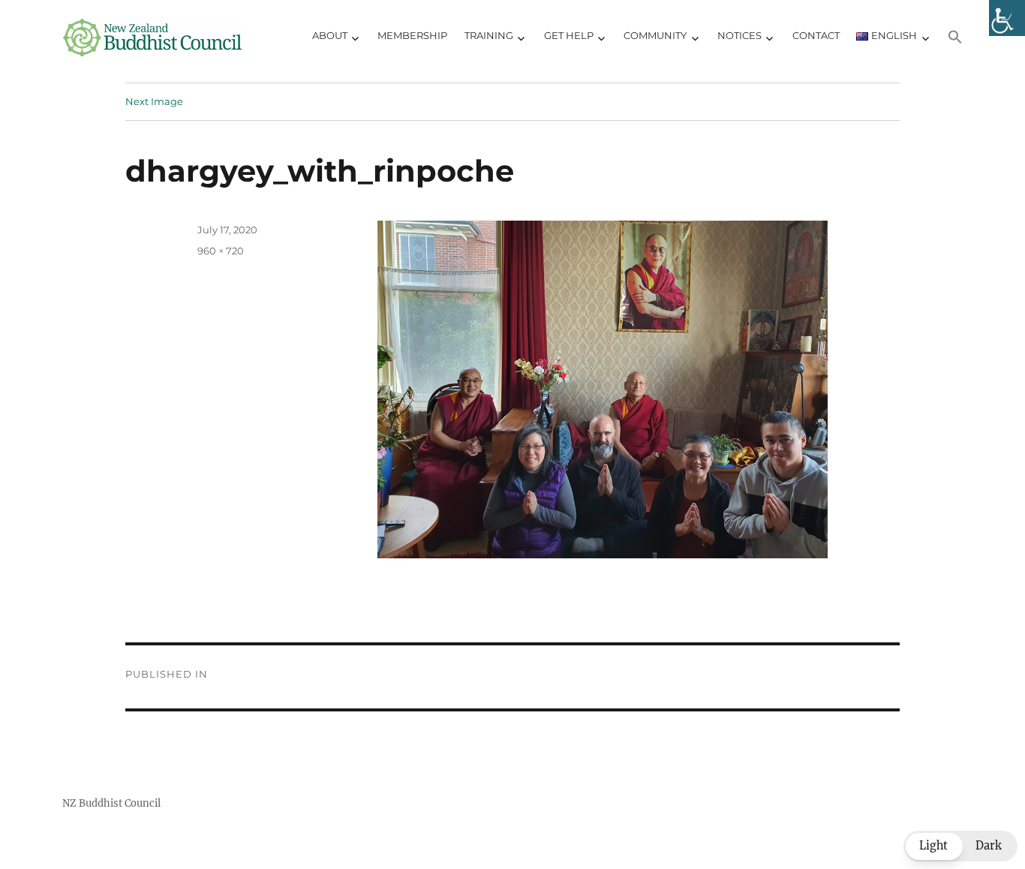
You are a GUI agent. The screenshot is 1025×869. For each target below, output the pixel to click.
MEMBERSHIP (412, 35)
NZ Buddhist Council (111, 803)
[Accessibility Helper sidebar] (1007, 18)
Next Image (154, 101)
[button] (955, 37)
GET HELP (569, 35)
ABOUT (329, 35)
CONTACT (816, 35)
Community (655, 35)
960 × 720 (220, 251)
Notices (739, 35)
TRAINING (488, 35)
